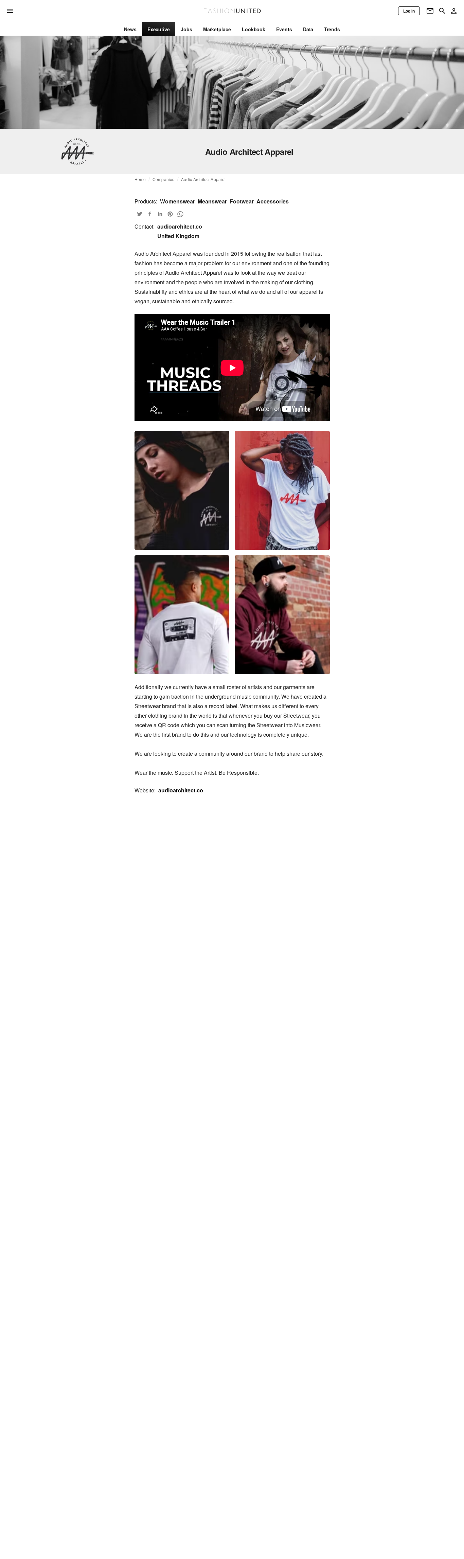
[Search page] (442, 11)
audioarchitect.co (180, 790)
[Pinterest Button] (170, 214)
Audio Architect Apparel (203, 179)
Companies (163, 179)
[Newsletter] (430, 11)
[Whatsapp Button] (180, 214)
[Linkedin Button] (160, 214)
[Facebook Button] (150, 214)
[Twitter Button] (140, 214)
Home (140, 179)
